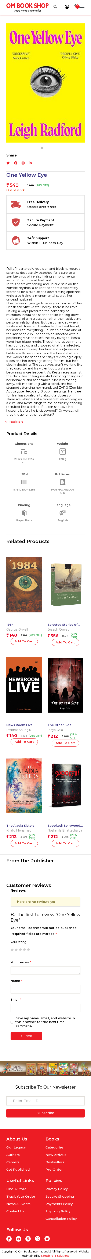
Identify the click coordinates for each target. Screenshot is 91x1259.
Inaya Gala (55, 730)
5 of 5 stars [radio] (28, 949)
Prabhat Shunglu (18, 730)
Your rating (18, 942)
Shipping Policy (58, 1211)
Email (16, 1000)
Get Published (18, 1169)
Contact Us (15, 1211)
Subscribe (45, 1113)
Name (16, 981)
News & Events (18, 1204)
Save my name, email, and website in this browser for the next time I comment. (45, 1022)
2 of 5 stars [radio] (16, 949)
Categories (54, 1147)
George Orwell (17, 629)
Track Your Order (20, 1196)
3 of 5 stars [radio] (20, 949)
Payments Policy (59, 1204)
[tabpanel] (45, 83)
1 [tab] (42, 148)
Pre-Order (54, 1169)
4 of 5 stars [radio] (24, 949)
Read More (15, 421)
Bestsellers (55, 1162)
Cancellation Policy (61, 1219)
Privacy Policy (57, 1189)
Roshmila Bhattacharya (65, 830)
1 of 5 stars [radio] (12, 949)
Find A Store (16, 1189)
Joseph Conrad (58, 629)
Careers (12, 1162)
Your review (21, 962)
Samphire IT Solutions (55, 1255)
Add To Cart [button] (24, 641)
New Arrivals (56, 1155)
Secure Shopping (60, 1196)
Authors (13, 1155)
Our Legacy (16, 1147)
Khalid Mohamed (19, 830)
